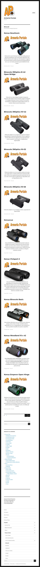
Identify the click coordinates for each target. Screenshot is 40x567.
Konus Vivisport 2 (12, 259)
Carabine (8, 444)
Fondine (8, 447)
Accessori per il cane (10, 437)
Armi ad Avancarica (10, 470)
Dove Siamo (6, 514)
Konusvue (8, 220)
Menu (33, 12)
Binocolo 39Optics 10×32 (15, 149)
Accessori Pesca (9, 465)
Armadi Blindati (9, 440)
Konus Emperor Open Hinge (16, 374)
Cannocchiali (8, 443)
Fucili (7, 448)
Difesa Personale (8, 459)
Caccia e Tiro (7, 434)
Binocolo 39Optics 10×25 (15, 187)
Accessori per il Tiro (10, 438)
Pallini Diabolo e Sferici (12, 473)
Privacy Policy (7, 520)
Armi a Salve (8, 469)
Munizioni (8, 450)
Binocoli (12, 105)
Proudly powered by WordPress (21, 563)
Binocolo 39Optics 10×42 (15, 112)
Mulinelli (8, 466)
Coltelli (7, 481)
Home (5, 509)
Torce (7, 484)
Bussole (7, 476)
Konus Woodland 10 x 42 (15, 335)
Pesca (6, 463)
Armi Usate (8, 441)
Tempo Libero (8, 467)
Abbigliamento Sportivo (11, 435)
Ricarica (7, 454)
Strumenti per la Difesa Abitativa (13, 462)
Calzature (8, 478)
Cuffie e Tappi (9, 446)
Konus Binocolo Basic (13, 299)
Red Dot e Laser (9, 453)
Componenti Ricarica (11, 457)
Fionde (7, 482)
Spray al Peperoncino (10, 460)
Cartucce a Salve (9, 479)
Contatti (6, 517)
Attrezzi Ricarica (10, 456)
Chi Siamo (6, 512)
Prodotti (6, 522)
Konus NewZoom (12, 33)
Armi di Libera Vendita (10, 472)
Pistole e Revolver (9, 451)
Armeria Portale (10, 18)
